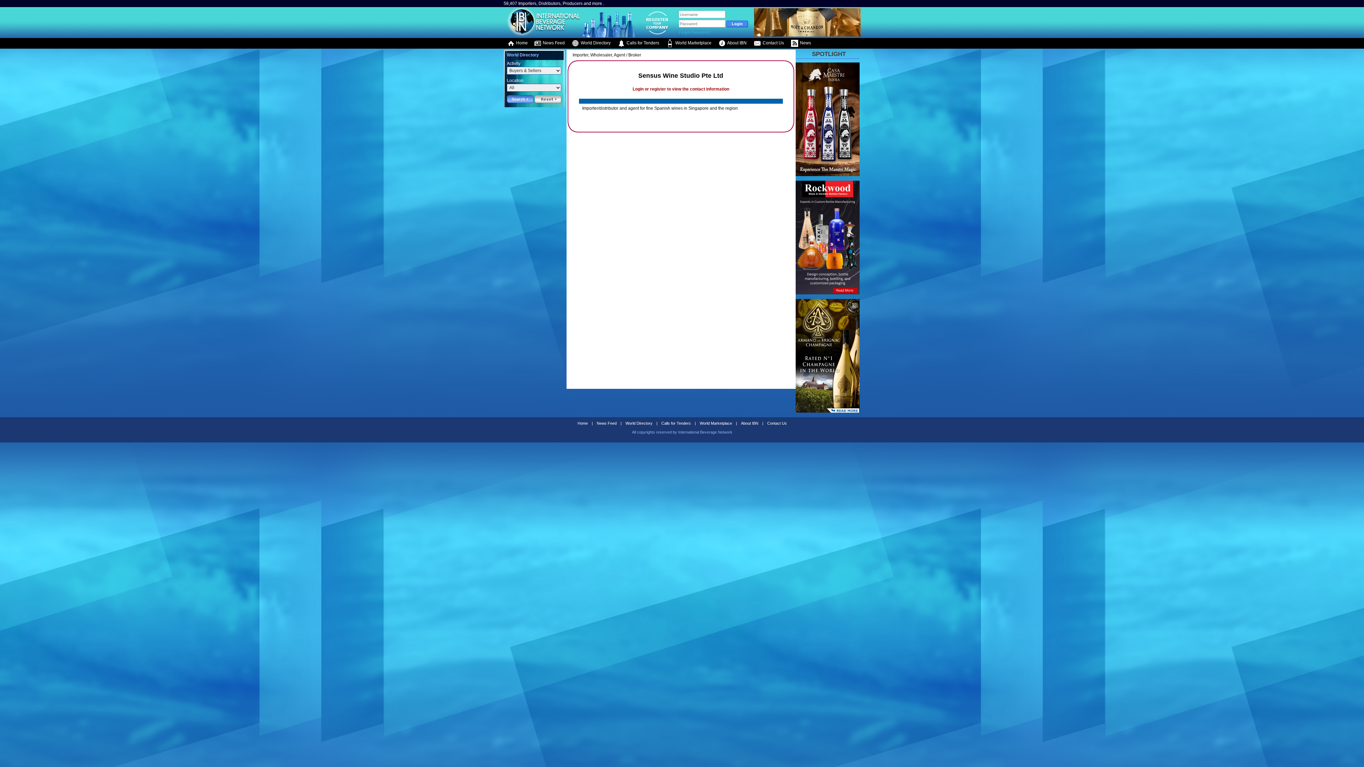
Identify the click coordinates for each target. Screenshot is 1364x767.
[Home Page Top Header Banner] (807, 35)
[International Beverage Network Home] (542, 35)
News (805, 42)
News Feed (553, 42)
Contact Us (773, 42)
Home (521, 42)
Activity (513, 63)
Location (515, 80)
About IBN (736, 42)
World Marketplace (692, 42)
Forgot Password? (695, 32)
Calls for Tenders (642, 42)
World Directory (595, 42)
